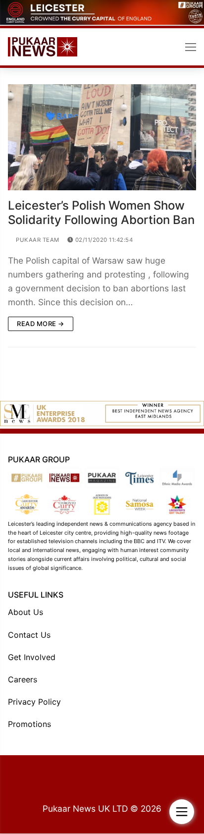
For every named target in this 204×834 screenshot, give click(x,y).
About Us (25, 612)
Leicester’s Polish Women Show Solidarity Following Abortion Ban (101, 212)
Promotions (29, 724)
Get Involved (31, 657)
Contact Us (29, 635)
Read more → (40, 324)
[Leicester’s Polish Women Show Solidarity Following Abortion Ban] (102, 137)
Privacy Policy (34, 702)
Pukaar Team (36, 239)
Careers (22, 679)
